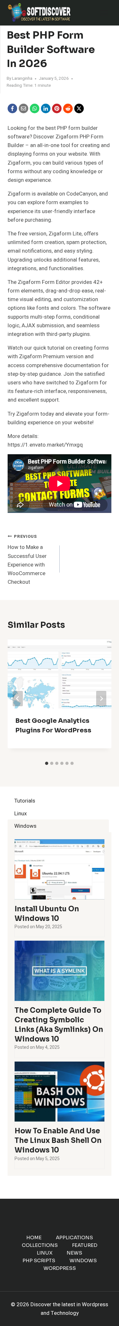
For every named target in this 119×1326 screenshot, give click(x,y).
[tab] (46, 763)
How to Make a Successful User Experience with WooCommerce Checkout (27, 559)
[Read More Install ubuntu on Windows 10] (59, 869)
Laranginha (22, 78)
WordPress (59, 1268)
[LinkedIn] (45, 108)
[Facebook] (12, 108)
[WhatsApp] (34, 108)
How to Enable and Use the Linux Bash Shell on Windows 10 (58, 1140)
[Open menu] (103, 12)
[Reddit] (68, 108)
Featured (84, 1245)
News (74, 1253)
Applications (74, 1237)
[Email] (23, 108)
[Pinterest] (57, 108)
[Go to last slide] (18, 698)
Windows (83, 1260)
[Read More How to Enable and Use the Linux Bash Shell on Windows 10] (59, 1092)
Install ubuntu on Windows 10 (47, 914)
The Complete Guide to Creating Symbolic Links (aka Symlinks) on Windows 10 (59, 1024)
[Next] (101, 698)
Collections (40, 1245)
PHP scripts (39, 1260)
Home (34, 1237)
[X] (79, 108)
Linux (44, 1253)
